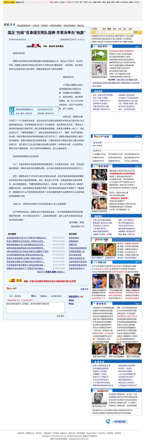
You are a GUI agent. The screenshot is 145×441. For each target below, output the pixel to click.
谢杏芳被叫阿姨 (121, 71)
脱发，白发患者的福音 (126, 109)
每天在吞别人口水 (99, 406)
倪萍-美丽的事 (128, 179)
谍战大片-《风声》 (99, 182)
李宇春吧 (112, 154)
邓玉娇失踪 (110, 36)
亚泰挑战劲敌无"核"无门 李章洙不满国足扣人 (26, 238)
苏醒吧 (95, 158)
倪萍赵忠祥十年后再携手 (126, 313)
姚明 (122, 80)
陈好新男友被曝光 (132, 298)
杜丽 (135, 80)
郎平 (118, 83)
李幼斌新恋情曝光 (132, 293)
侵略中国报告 (128, 42)
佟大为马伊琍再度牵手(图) (127, 311)
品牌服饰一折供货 (100, 374)
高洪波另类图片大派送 (121, 57)
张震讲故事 (126, 266)
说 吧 (106, 136)
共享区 (94, 272)
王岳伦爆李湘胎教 (102, 342)
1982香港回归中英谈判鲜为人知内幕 (123, 188)
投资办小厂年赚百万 (100, 377)
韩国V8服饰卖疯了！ (126, 380)
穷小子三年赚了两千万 (101, 101)
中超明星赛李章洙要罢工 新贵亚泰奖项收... (26, 265)
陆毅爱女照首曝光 (132, 295)
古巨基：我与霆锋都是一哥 (119, 210)
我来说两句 (65, 40)
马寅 (111, 68)
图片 (125, 29)
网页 (109, 29)
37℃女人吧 (129, 161)
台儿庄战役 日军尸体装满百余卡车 (122, 182)
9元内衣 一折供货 (125, 368)
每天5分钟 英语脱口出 (126, 106)
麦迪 (128, 83)
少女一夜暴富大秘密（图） (128, 104)
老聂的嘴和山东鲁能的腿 (124, 65)
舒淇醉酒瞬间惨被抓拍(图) (127, 319)
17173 (136, 2)
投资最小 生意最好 (100, 371)
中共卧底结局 (109, 42)
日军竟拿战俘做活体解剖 (102, 322)
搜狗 (131, 2)
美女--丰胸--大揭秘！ (101, 98)
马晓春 (112, 77)
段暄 (111, 54)
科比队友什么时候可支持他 (125, 62)
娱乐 (63, 2)
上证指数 (96, 154)
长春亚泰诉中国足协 (78, 261)
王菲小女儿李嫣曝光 (116, 357)
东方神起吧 (129, 158)
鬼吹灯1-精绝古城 (104, 269)
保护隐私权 (81, 433)
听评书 (94, 266)
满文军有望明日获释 (117, 195)
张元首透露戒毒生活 (127, 339)
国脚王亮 (73, 244)
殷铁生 (114, 83)
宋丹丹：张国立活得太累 (118, 193)
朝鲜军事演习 (120, 36)
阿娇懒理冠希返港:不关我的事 (120, 207)
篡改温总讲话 (107, 39)
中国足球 (35, 25)
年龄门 (99, 86)
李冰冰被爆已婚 (116, 290)
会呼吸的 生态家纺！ (101, 104)
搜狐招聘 (47, 433)
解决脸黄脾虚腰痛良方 (126, 229)
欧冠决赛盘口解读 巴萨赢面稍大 (121, 51)
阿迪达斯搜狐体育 (24, 25)
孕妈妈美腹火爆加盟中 (126, 366)
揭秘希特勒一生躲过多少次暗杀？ (122, 185)
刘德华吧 (112, 158)
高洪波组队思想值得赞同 (124, 60)
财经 (69, 2)
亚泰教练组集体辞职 (78, 265)
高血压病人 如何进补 (126, 383)
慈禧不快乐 (118, 42)
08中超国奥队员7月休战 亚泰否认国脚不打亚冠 (27, 251)
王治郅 (104, 83)
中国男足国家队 (56, 25)
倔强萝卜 (112, 176)
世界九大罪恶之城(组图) (126, 325)
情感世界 (112, 403)
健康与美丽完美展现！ (101, 231)
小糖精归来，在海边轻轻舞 (126, 406)
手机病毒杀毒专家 (104, 272)
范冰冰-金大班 (129, 171)
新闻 (51, 2)
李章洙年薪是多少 (77, 268)
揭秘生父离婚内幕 (132, 290)
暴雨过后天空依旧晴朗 (122, 413)
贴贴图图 (112, 397)
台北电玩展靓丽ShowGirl (102, 336)
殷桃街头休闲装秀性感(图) (103, 313)
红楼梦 (134, 266)
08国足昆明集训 (69, 25)
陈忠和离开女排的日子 (121, 68)
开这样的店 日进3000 (101, 226)
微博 (108, 2)
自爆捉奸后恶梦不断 (99, 211)
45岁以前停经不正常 (126, 226)
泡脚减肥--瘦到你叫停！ (127, 231)
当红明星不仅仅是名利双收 (126, 400)
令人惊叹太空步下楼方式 (129, 342)
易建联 (131, 80)
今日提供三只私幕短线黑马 (128, 98)
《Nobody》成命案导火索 (103, 330)
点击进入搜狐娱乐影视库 (126, 333)
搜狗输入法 (30, 433)
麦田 (118, 176)
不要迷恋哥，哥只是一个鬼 (126, 394)
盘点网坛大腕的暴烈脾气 (102, 325)
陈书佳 (112, 71)
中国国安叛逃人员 (77, 251)
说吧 (117, 2)
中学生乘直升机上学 (99, 63)
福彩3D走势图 (133, 272)
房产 (81, 2)
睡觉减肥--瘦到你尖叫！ (102, 109)
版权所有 (93, 436)
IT (73, 2)
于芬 (132, 83)
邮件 (99, 2)
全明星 (123, 83)
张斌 (111, 74)
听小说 (94, 269)
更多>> (138, 47)
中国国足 (44, 25)
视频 (95, 2)
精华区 (71, 300)
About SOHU (92, 433)
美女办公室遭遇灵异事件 (102, 328)
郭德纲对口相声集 (104, 266)
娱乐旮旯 (112, 400)
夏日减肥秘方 (118, 39)
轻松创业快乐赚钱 (125, 371)
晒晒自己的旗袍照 (107, 413)
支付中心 (39, 433)
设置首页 (21, 433)
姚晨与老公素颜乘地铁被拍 (103, 319)
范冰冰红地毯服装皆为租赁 (103, 316)
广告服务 (55, 433)
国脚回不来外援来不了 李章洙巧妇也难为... (26, 268)
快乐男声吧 (129, 154)
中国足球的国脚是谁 (78, 248)
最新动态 (80, 25)
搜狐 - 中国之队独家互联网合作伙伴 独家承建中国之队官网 (50, 281)
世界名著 (115, 269)
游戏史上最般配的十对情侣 (127, 336)
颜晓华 (112, 62)
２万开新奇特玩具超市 (101, 383)
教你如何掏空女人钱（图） (128, 101)
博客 (104, 2)
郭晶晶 (99, 83)
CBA (94, 83)
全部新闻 (109, 433)
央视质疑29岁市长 (98, 36)
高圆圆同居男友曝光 (99, 77)
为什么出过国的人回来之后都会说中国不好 (116, 410)
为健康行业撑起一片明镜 (102, 234)
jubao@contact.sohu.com (79, 439)
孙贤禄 (112, 60)
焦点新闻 (112, 394)
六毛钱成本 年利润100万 (127, 385)
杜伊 (94, 146)
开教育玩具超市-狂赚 (101, 106)
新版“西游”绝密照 (99, 357)
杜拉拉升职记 (117, 266)
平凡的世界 (123, 269)
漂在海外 (95, 410)
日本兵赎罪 (129, 36)
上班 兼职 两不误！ (100, 229)
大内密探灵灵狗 (115, 179)
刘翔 (109, 83)
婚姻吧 (111, 161)
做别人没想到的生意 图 (101, 366)
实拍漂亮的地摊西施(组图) (127, 322)
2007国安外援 (75, 255)
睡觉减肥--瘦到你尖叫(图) (102, 223)
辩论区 (71, 304)
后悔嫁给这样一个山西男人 (126, 403)
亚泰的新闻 (74, 238)
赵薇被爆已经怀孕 (98, 293)
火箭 (126, 80)
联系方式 (72, 433)
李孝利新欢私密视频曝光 (126, 328)
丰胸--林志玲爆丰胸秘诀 (102, 220)
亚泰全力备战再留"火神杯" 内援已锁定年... (25, 258)
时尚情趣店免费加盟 (100, 368)
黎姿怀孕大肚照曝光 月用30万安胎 (122, 204)
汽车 (76, 2)
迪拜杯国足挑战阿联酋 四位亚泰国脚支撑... (26, 248)
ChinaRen (124, 2)
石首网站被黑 (96, 39)
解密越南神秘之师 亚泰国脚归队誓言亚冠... (26, 244)
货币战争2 (132, 269)
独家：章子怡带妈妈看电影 (127, 308)
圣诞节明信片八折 (98, 298)
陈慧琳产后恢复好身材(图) (103, 311)
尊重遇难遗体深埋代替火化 (103, 385)
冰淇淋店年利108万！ (126, 377)
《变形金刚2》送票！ (103, 339)
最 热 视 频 (103, 166)
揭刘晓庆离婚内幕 (115, 293)
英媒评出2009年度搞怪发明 (126, 397)
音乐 (119, 29)
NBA (118, 80)
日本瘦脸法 (127, 39)
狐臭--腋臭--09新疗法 (126, 234)
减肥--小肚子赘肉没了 (126, 220)
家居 (86, 2)
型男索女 (112, 406)
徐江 (111, 57)
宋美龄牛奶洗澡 (97, 42)
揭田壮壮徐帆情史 (99, 290)
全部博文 (117, 433)
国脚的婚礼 (74, 241)
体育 (56, 2)
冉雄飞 (112, 65)
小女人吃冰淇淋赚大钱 (126, 374)
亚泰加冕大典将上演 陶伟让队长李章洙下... (26, 261)
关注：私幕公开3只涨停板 (103, 95)
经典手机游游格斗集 (119, 272)
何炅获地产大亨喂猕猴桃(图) (103, 308)
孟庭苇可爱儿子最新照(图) (127, 330)
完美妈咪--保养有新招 (126, 95)
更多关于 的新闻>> (51, 272)
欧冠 (135, 83)
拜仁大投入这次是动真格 (122, 54)
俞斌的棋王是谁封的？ (123, 77)
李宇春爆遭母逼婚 (98, 295)
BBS (113, 2)
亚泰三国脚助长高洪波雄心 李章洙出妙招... (26, 241)
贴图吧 (95, 161)
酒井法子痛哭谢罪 (133, 357)
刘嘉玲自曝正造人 (115, 298)
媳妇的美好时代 (126, 176)
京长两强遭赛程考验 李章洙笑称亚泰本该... (26, 255)
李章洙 (99, 146)
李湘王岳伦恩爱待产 (117, 201)
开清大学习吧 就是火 (101, 380)
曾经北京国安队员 (77, 258)
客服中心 (63, 433)
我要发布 (85, 289)
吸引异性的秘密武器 (126, 223)
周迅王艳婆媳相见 (115, 295)
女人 (90, 2)
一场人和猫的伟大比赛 (121, 74)
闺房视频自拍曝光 (99, 197)
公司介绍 (101, 433)
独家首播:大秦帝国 (116, 171)
